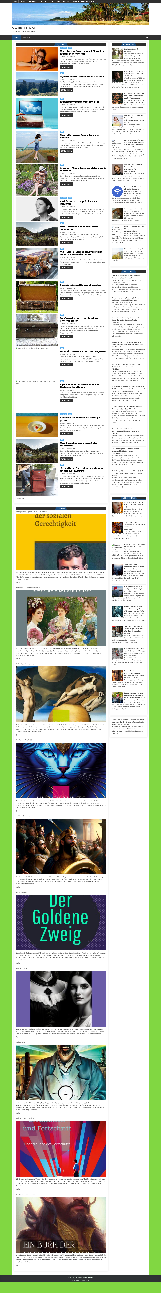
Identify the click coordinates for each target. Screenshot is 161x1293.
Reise (70, 48)
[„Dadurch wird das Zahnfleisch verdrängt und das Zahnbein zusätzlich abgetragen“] (117, 532)
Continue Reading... (66, 67)
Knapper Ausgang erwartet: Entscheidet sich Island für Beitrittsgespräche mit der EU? (135, 695)
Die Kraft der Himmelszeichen (26, 588)
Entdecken (64, 48)
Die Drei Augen (21, 966)
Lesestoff (23, 1)
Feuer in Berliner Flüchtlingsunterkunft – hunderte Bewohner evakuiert (134, 673)
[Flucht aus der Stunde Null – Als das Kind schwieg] (117, 196)
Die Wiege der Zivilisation (24, 740)
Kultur (51, 1)
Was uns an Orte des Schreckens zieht (79, 101)
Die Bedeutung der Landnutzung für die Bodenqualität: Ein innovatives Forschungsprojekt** (125, 451)
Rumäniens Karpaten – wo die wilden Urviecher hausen (79, 319)
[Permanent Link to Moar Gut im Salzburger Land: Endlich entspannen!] (37, 234)
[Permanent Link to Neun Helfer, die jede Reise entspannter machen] (37, 147)
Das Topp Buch (33, 1)
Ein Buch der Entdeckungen (25, 1118)
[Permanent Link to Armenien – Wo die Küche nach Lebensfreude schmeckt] (37, 180)
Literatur (43, 1)
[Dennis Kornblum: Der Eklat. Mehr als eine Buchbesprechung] (117, 236)
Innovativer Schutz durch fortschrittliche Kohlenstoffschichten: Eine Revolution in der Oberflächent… (127, 345)
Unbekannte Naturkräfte (24, 664)
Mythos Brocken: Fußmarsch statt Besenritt (82, 76)
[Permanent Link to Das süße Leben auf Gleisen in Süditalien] (37, 297)
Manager (62, 57)
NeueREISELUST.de (24, 28)
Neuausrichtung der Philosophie (27, 1194)
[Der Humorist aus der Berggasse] (117, 59)
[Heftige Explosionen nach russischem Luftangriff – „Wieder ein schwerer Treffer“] (117, 616)
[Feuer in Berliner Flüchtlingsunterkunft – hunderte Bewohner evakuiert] (117, 681)
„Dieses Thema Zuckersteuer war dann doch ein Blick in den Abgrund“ (82, 469)
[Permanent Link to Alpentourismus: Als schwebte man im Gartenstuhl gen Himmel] (37, 396)
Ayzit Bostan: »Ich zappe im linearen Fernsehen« (78, 202)
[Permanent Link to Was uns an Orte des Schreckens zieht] (37, 113)
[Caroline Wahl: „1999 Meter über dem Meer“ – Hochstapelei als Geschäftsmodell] (117, 174)
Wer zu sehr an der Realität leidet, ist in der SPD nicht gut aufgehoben (134, 504)
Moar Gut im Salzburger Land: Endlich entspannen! (79, 228)
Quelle (18, 582)
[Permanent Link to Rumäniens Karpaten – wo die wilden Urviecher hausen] (37, 330)
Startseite (16, 37)
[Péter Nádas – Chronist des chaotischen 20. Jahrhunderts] (117, 81)
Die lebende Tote (21, 892)
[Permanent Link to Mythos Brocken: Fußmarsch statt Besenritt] (37, 84)
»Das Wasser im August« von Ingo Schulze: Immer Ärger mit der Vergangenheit (134, 96)
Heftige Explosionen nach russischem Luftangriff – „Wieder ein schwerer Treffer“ (134, 609)
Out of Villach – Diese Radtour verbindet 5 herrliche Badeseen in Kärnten (81, 253)
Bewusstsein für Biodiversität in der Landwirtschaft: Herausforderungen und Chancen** (126, 431)
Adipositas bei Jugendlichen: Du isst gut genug (80, 419)
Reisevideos (26, 37)
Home (15, 1)
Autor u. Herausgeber (63, 1)
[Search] (147, 37)
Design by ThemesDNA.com (80, 1280)
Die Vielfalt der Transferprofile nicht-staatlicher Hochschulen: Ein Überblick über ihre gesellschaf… (128, 320)
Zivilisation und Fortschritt (25, 1042)
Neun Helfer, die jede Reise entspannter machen (79, 136)
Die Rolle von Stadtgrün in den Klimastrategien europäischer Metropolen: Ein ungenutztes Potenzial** (128, 473)
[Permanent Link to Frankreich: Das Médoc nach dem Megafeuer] (37, 363)
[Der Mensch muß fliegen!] (117, 219)
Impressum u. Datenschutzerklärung (83, 1)
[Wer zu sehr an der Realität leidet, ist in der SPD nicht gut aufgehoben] (117, 512)
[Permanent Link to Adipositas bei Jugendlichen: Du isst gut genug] (37, 425)
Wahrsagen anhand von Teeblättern (28, 512)
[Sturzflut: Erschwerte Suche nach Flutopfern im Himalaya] (117, 658)
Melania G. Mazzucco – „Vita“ (134, 249)
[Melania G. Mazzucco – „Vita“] (117, 258)
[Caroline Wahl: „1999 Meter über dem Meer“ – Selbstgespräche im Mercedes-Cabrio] (117, 125)
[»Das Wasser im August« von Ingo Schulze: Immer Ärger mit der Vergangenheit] (117, 103)
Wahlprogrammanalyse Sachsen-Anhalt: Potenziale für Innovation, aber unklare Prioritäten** (126, 367)
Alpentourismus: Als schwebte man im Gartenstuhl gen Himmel (79, 386)
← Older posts (20, 498)
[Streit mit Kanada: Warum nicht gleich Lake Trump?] (117, 596)
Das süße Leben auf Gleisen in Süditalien (80, 285)
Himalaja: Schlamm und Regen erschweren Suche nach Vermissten (135, 547)
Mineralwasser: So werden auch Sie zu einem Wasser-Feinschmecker (82, 52)
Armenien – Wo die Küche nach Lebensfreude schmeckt (83, 169)
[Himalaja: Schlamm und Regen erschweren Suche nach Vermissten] (117, 554)
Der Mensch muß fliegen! (133, 209)
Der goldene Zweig (22, 816)
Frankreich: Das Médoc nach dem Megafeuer (83, 351)
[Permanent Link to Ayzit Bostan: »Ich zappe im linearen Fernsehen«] (37, 209)
